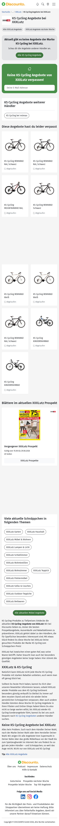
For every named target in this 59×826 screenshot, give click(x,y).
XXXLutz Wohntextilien (17, 562)
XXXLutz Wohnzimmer (16, 570)
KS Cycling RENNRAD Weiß (14, 296)
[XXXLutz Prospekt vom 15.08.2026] (29, 425)
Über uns (11, 766)
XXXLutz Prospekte (29, 460)
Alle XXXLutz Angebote (12, 29)
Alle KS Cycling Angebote (29, 55)
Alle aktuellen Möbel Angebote (29, 613)
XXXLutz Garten (13, 532)
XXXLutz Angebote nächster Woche (40, 29)
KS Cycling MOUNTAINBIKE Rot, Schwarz (13, 207)
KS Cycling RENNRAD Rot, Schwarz (14, 163)
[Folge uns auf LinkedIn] (23, 796)
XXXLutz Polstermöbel (16, 578)
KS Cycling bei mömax (16, 115)
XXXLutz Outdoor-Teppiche (19, 593)
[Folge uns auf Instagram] (29, 796)
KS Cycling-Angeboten (26, 716)
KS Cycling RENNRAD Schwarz (42, 206)
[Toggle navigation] (54, 4)
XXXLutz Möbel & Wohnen (18, 539)
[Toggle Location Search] (48, 4)
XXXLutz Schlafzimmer (17, 555)
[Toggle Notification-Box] (37, 4)
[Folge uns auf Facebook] (35, 796)
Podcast (21, 766)
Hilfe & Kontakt (29, 769)
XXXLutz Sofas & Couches (18, 586)
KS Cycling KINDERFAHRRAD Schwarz (12, 384)
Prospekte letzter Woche (20, 784)
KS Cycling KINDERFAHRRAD (41, 340)
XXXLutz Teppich (41, 570)
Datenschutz (46, 766)
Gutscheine (15, 781)
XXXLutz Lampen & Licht (17, 547)
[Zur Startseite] (15, 4)
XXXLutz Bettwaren (15, 601)
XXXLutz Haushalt (35, 532)
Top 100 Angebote (42, 784)
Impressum (32, 766)
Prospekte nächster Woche (36, 781)
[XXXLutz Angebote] (6, 20)
